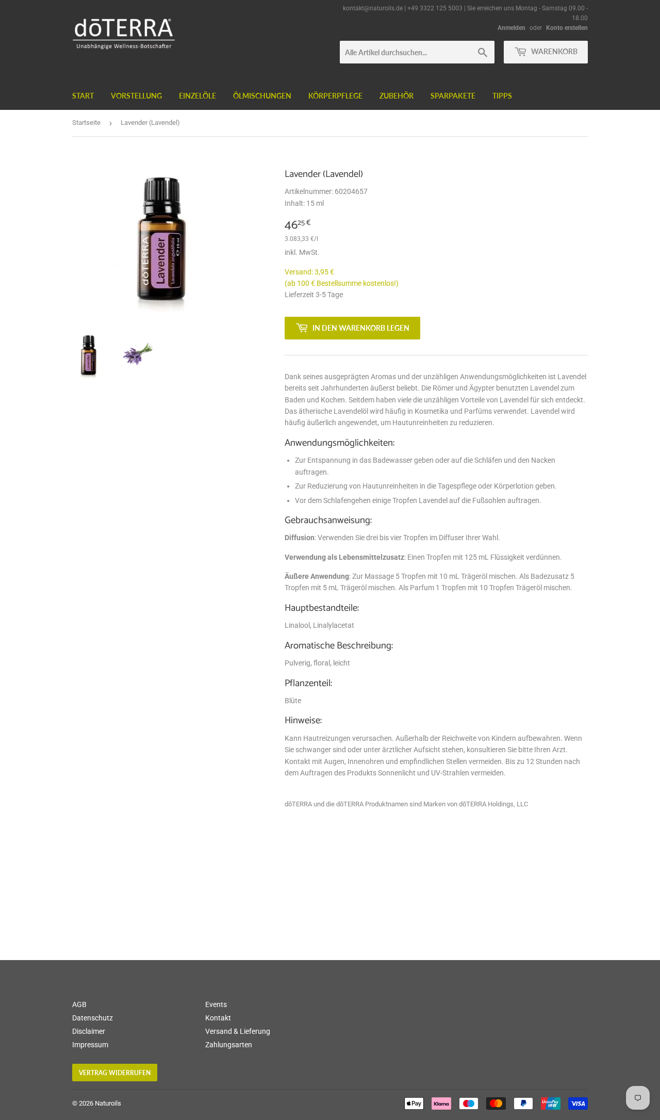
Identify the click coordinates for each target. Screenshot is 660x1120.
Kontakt (218, 1018)
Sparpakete (453, 95)
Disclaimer (88, 1031)
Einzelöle (197, 95)
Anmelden (511, 27)
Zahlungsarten (228, 1045)
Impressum (90, 1045)
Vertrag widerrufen (115, 1073)
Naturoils (108, 1103)
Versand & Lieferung (237, 1031)
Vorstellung (136, 95)
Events (216, 1004)
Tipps (502, 95)
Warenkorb (554, 51)
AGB (79, 1004)
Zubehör (397, 95)
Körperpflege (335, 95)
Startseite (86, 122)
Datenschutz (92, 1018)
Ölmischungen (262, 95)
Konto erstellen (567, 27)
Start (83, 95)
